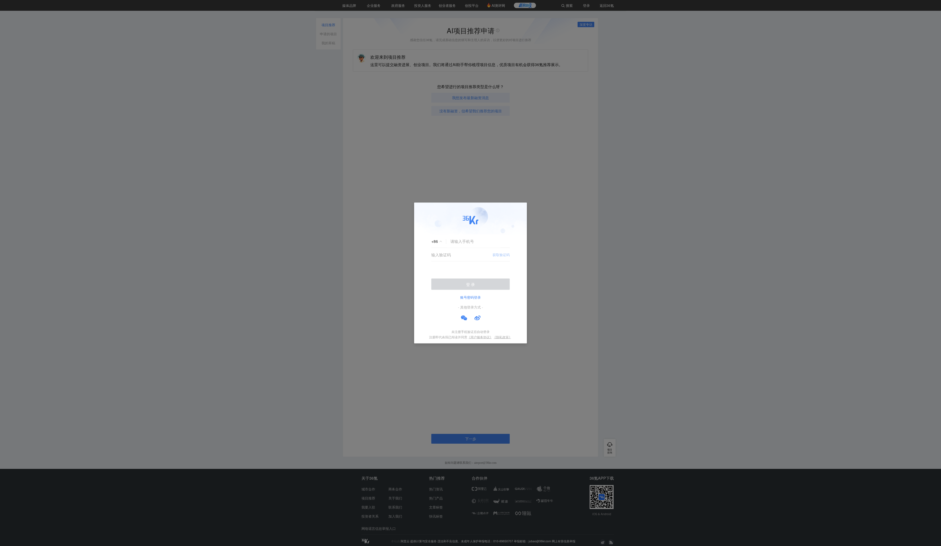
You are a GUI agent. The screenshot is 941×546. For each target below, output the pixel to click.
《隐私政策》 (502, 337)
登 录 (470, 284)
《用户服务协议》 (480, 337)
